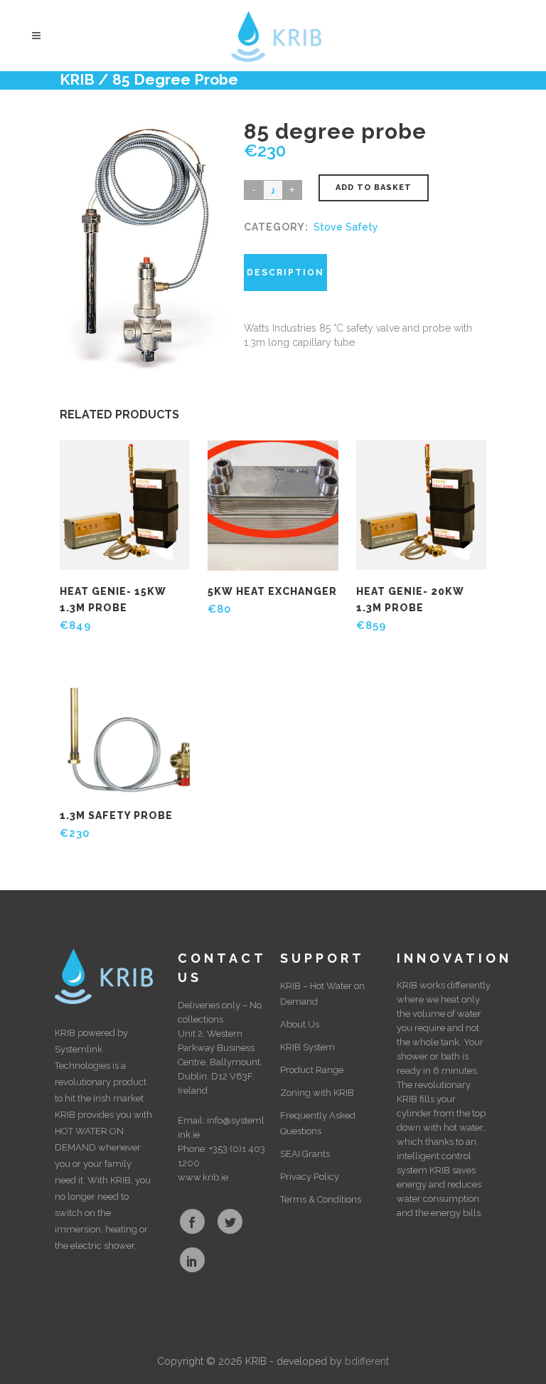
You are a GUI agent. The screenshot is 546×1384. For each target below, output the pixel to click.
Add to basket (374, 187)
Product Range (311, 1070)
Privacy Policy (309, 1176)
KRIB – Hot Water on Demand (322, 994)
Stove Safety (346, 227)
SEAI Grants (305, 1153)
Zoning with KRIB (317, 1092)
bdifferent (367, 1361)
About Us (299, 1024)
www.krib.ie (203, 1177)
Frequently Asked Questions (317, 1123)
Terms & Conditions (320, 1199)
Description (285, 273)
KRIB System (307, 1047)
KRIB (77, 79)
